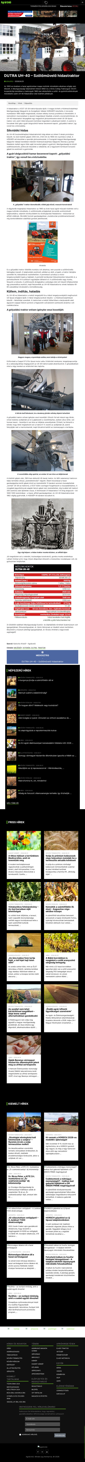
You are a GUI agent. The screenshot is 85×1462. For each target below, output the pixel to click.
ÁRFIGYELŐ (35, 1357)
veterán (26, 648)
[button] (45, 2)
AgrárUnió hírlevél (29, 1434)
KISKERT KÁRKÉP (37, 1364)
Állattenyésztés (13, 1368)
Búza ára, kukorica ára (16, 1393)
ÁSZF (58, 1378)
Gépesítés (9, 81)
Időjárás (35, 1367)
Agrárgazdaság (13, 1351)
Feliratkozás (60, 1435)
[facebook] (37, 1452)
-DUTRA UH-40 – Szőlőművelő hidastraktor (42, 658)
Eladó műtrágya (63, 1358)
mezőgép (18, 648)
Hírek (20, 103)
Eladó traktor (62, 1348)
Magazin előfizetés (39, 1396)
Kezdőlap (12, 103)
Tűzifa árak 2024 (13, 1384)
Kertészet (11, 1365)
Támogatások (12, 1355)
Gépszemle (36, 1354)
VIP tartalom (37, 1393)
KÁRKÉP (34, 1361)
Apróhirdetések (38, 1374)
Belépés (35, 1389)
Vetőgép (59, 1351)
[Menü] (82, 2)
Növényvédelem (13, 1361)
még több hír (13, 803)
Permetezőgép (62, 1355)
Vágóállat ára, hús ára (16, 1402)
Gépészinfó (36, 1370)
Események (60, 1374)
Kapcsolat (60, 1394)
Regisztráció (37, 1386)
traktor (41, 648)
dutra (34, 648)
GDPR (58, 1381)
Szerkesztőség (62, 1390)
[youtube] (47, 1452)
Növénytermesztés (14, 1358)
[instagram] (42, 1452)
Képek (58, 1368)
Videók (59, 1371)
